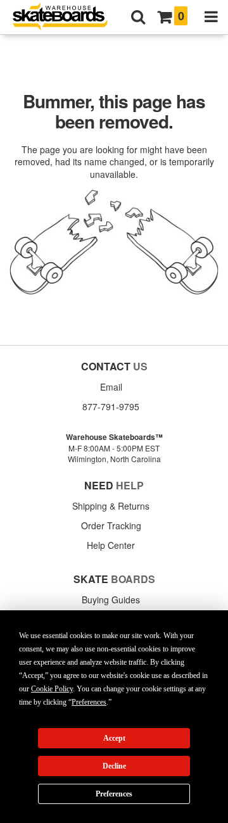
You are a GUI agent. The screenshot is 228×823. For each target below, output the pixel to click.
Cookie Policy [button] (52, 688)
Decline (114, 766)
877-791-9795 (110, 406)
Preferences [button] (89, 702)
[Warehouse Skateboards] (66, 17)
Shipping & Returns (110, 505)
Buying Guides (111, 599)
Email (111, 386)
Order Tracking (111, 525)
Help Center (111, 545)
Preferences (114, 793)
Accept (114, 738)
